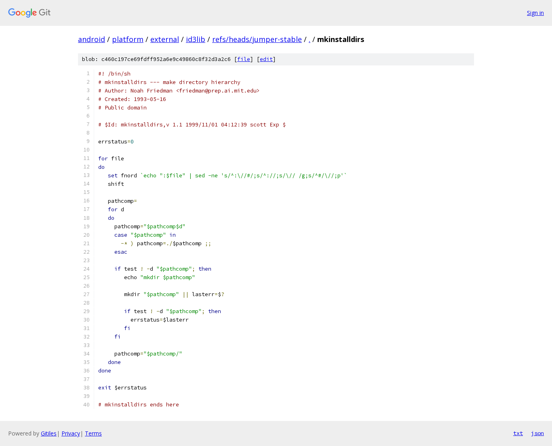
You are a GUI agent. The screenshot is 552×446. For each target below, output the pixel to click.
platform (127, 39)
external (164, 39)
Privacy (70, 433)
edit (266, 59)
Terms (93, 433)
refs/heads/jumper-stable (257, 39)
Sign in (535, 13)
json (537, 433)
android (91, 39)
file (243, 59)
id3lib (195, 39)
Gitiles (49, 433)
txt (518, 433)
